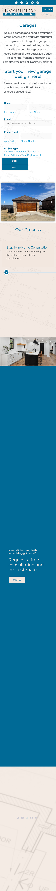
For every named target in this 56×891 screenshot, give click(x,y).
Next (14, 167)
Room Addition (12, 155)
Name (7, 103)
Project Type (11, 148)
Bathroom (21, 151)
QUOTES (17, 580)
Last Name (34, 112)
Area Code (9, 141)
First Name (10, 112)
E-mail (7, 119)
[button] (47, 15)
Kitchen (10, 151)
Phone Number (12, 132)
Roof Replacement (31, 155)
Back (14, 160)
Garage (32, 151)
